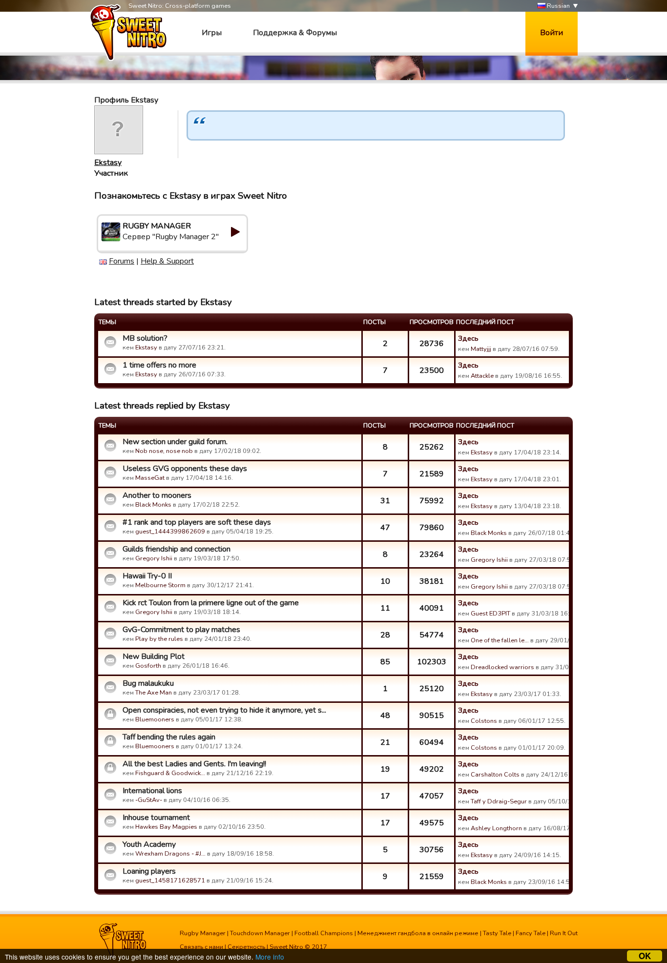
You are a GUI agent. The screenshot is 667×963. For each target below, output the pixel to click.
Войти (551, 32)
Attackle (482, 375)
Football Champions (323, 933)
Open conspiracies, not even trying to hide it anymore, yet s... (224, 710)
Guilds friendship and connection (176, 549)
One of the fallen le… (500, 640)
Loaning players (149, 871)
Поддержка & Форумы (295, 32)
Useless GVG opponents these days (185, 468)
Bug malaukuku (148, 683)
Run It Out (564, 933)
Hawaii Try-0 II (147, 576)
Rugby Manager (203, 933)
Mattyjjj (481, 349)
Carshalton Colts (495, 774)
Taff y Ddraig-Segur (499, 801)
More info (269, 957)
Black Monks (153, 504)
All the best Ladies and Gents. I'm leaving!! (194, 763)
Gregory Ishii (153, 558)
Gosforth (148, 665)
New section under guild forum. (175, 441)
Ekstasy (108, 162)
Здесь (468, 338)
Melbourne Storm (160, 585)
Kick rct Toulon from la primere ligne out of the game (211, 602)
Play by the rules (159, 639)
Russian (557, 5)
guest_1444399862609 (170, 531)
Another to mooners (157, 495)
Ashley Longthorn (496, 828)
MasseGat (150, 477)
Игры (212, 32)
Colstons (484, 721)
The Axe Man (153, 692)
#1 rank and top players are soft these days (197, 522)
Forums (121, 261)
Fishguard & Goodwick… (170, 773)
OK (645, 956)
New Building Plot (154, 656)
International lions (152, 790)
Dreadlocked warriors (502, 667)
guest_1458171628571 (170, 880)
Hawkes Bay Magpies (166, 826)
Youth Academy (149, 844)
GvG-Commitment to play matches (181, 629)
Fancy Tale (530, 933)
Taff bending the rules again (169, 737)
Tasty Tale (497, 933)
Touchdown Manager (260, 933)
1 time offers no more (159, 365)
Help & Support (167, 261)
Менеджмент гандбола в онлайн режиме (418, 933)
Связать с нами (201, 947)
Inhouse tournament (156, 817)
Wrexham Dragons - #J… (170, 853)
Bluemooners (154, 719)
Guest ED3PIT (490, 613)
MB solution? (145, 338)
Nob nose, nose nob (164, 451)
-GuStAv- (148, 800)
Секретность (246, 947)
